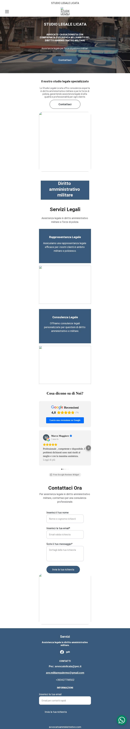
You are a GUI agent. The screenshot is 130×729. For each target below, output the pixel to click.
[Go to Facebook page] (62, 652)
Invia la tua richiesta (63, 569)
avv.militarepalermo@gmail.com (65, 672)
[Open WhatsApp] (122, 720)
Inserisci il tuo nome (57, 512)
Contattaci (65, 60)
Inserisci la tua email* (58, 528)
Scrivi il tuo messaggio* (59, 544)
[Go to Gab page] (68, 652)
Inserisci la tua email (50, 694)
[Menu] (7, 11)
